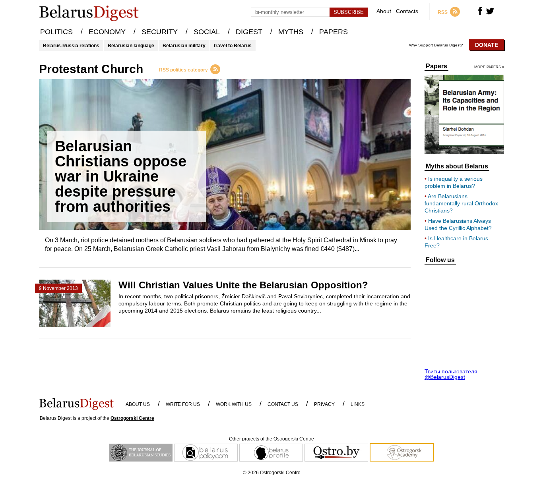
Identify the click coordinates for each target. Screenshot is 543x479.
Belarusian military (184, 45)
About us (138, 404)
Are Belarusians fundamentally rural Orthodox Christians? (461, 203)
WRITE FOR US (183, 404)
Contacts (407, 11)
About (383, 11)
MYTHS (290, 32)
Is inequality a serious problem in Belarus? (454, 182)
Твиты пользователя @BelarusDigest (451, 374)
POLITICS (56, 32)
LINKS (358, 404)
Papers (436, 66)
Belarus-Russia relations (71, 45)
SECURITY (160, 32)
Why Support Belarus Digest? (436, 45)
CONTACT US (283, 404)
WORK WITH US (234, 404)
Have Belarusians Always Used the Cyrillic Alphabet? (458, 224)
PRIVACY (324, 404)
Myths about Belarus (457, 166)
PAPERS (333, 32)
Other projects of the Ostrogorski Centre (271, 439)
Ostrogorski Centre (132, 418)
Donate (486, 45)
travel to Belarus (233, 45)
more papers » (489, 67)
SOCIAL (207, 32)
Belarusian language (131, 45)
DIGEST (249, 32)
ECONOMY (107, 32)
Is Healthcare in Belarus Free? (456, 242)
